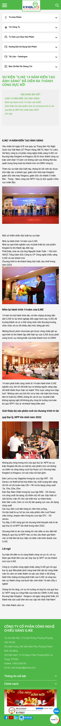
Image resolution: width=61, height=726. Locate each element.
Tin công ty (14, 27)
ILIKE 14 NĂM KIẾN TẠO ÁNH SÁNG (22, 98)
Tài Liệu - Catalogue (18, 56)
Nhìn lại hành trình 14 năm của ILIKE (23, 102)
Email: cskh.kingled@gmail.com (20, 667)
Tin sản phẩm (15, 17)
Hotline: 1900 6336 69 (15, 663)
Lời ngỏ (8, 113)
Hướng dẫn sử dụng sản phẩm (23, 47)
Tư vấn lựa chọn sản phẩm (21, 37)
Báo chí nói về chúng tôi (20, 66)
